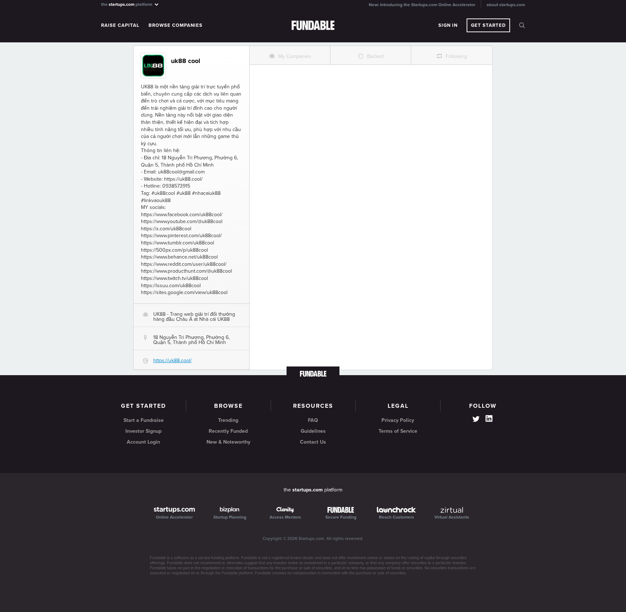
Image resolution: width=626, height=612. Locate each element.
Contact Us (313, 442)
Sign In (448, 25)
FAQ (313, 420)
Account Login (143, 442)
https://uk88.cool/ (172, 360)
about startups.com (506, 4)
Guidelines (313, 431)
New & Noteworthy (228, 442)
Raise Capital (120, 25)
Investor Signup (143, 431)
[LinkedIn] (489, 418)
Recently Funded (228, 431)
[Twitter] (476, 419)
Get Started (488, 25)
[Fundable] (313, 26)
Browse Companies (176, 25)
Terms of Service (398, 431)
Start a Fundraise (144, 420)
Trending (228, 420)
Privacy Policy (397, 420)
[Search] (522, 25)
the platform (127, 4)
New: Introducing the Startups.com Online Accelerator (422, 4)
